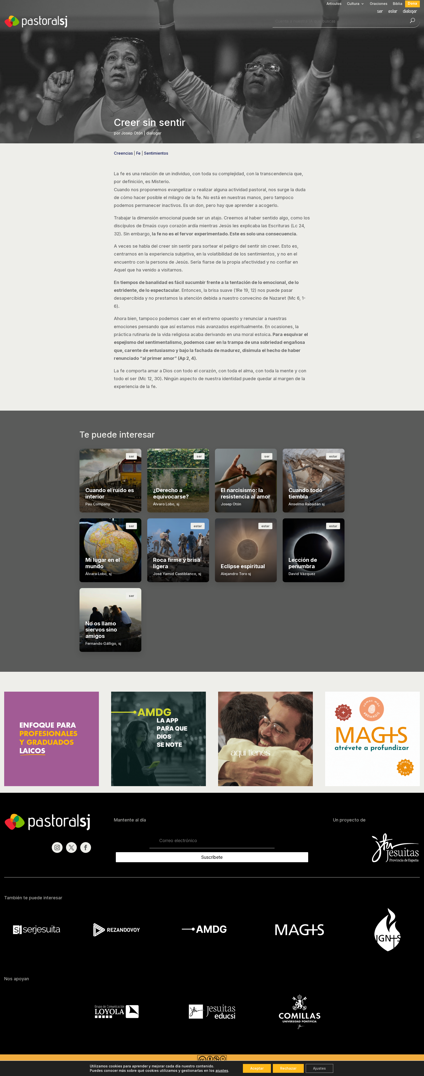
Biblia (397, 4)
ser (380, 11)
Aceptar (257, 1068)
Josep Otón (132, 133)
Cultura (353, 4)
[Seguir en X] (71, 847)
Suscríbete (212, 857)
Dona (412, 3)
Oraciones (378, 4)
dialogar (410, 11)
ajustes (221, 1070)
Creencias (123, 153)
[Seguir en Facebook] (85, 847)
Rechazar (288, 1068)
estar (393, 11)
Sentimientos (156, 153)
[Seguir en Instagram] (57, 847)
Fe (138, 153)
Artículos (334, 4)
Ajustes (319, 1068)
